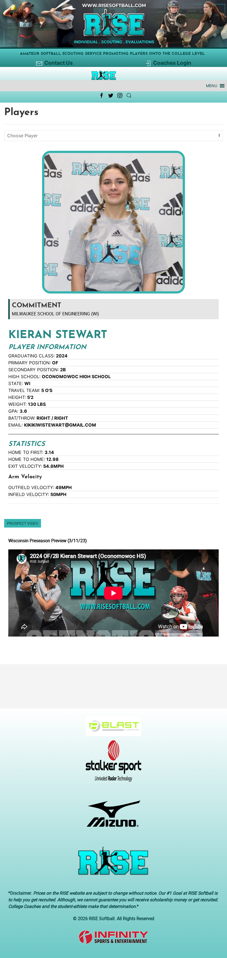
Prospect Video (22, 523)
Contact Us (58, 62)
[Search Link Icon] (129, 95)
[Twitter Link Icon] (111, 95)
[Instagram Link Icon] (120, 95)
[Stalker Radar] (111, 764)
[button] (211, 85)
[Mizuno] (111, 816)
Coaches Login (172, 62)
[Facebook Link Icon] (101, 95)
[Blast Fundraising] (111, 729)
